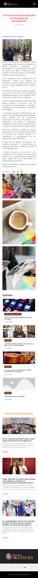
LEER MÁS (5, 452)
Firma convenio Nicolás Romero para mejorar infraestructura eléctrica (18, 440)
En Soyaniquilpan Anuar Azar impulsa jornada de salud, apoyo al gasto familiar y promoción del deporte (18, 523)
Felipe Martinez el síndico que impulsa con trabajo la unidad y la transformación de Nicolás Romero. (18, 481)
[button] (34, 4)
